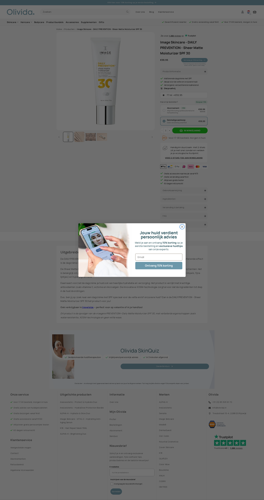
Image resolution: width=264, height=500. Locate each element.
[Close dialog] (182, 226)
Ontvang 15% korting (159, 265)
